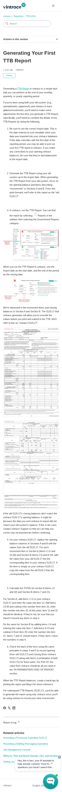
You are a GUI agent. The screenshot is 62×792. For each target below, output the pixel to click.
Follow (9, 75)
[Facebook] (4, 708)
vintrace (6, 16)
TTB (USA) (31, 16)
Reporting (18, 16)
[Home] (14, 6)
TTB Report (23, 88)
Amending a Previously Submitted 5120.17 (25, 737)
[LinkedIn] (13, 708)
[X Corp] (9, 708)
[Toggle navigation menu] (53, 5)
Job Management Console (17, 749)
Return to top (10, 722)
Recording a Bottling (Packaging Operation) (25, 743)
